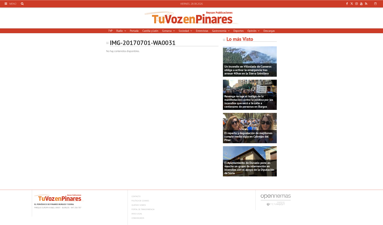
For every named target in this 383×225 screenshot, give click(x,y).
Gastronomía (219, 30)
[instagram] (356, 3)
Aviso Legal (137, 213)
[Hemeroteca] (375, 3)
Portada (134, 30)
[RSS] (366, 3)
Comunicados (138, 218)
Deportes (238, 30)
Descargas (269, 30)
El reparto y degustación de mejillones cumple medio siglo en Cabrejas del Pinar (248, 136)
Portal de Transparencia (143, 209)
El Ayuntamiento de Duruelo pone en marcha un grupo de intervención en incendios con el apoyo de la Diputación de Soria (249, 168)
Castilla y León (150, 30)
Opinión (252, 30)
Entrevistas (202, 30)
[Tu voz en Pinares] (191, 18)
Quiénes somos (139, 205)
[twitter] (351, 3)
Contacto (136, 196)
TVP (110, 30)
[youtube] (361, 3)
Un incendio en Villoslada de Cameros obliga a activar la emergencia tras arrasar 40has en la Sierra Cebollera (247, 70)
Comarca (167, 30)
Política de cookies (140, 200)
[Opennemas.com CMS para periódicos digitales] (276, 200)
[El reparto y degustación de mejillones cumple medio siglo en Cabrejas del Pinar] (250, 127)
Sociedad (184, 30)
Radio (120, 30)
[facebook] (347, 3)
